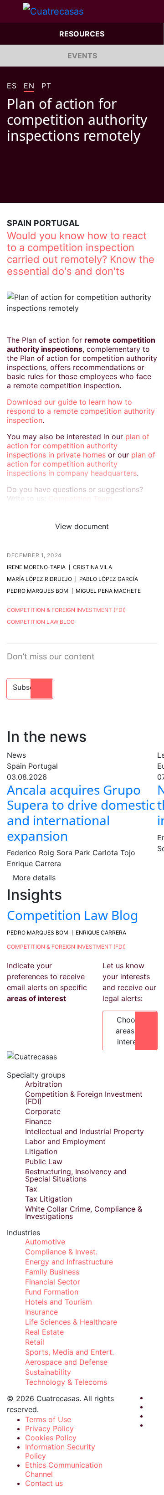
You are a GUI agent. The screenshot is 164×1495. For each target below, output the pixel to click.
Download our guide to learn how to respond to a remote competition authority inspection (81, 411)
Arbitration (43, 1084)
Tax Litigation (48, 1198)
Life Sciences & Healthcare (71, 1321)
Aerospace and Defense (66, 1362)
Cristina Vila (92, 567)
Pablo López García (108, 578)
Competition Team (80, 498)
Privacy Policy (49, 1428)
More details (34, 877)
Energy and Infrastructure (69, 1261)
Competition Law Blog (41, 621)
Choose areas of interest (130, 1030)
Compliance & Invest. (61, 1251)
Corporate (43, 1111)
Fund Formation (51, 1291)
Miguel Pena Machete (108, 590)
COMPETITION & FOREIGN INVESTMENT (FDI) (66, 946)
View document (82, 526)
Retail (34, 1342)
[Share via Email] (62, 189)
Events (82, 55)
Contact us (44, 1483)
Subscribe (30, 687)
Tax (31, 1188)
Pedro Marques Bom (37, 590)
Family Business (52, 1271)
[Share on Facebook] (10, 189)
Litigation (41, 1151)
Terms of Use (48, 1419)
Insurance (41, 1311)
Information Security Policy (60, 1451)
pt (46, 86)
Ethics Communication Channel (63, 1469)
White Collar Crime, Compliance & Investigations (83, 1212)
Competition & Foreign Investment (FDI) (66, 609)
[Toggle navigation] (11, 11)
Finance (38, 1121)
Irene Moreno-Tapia (36, 567)
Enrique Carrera (101, 932)
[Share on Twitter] (28, 189)
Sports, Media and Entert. (69, 1352)
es (11, 86)
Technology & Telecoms (66, 1382)
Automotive (45, 1241)
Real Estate (44, 1332)
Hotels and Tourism (58, 1301)
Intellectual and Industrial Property (84, 1131)
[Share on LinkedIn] (45, 189)
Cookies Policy (51, 1437)
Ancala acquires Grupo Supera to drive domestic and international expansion (81, 812)
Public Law (43, 1161)
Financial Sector (52, 1281)
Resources (81, 33)
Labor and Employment (65, 1141)
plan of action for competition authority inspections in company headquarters (81, 464)
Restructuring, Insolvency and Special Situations (76, 1175)
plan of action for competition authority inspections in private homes (78, 445)
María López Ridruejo (39, 578)
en (29, 86)
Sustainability (48, 1372)
